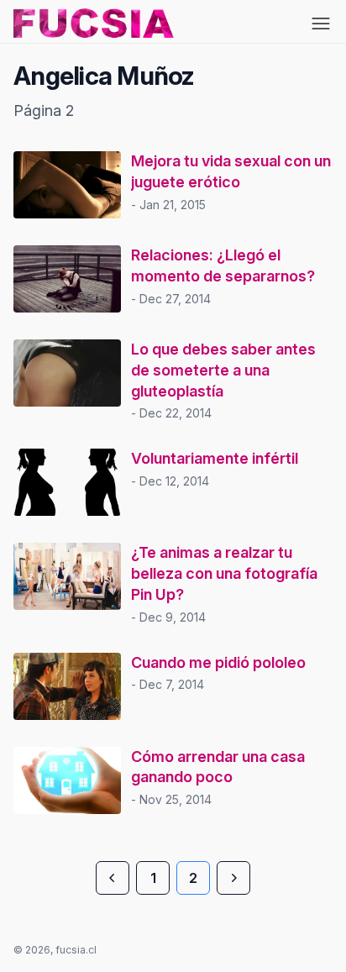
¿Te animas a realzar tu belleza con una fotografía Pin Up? (224, 573)
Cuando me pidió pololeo (218, 662)
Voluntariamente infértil (214, 458)
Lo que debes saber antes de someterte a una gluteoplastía (223, 370)
